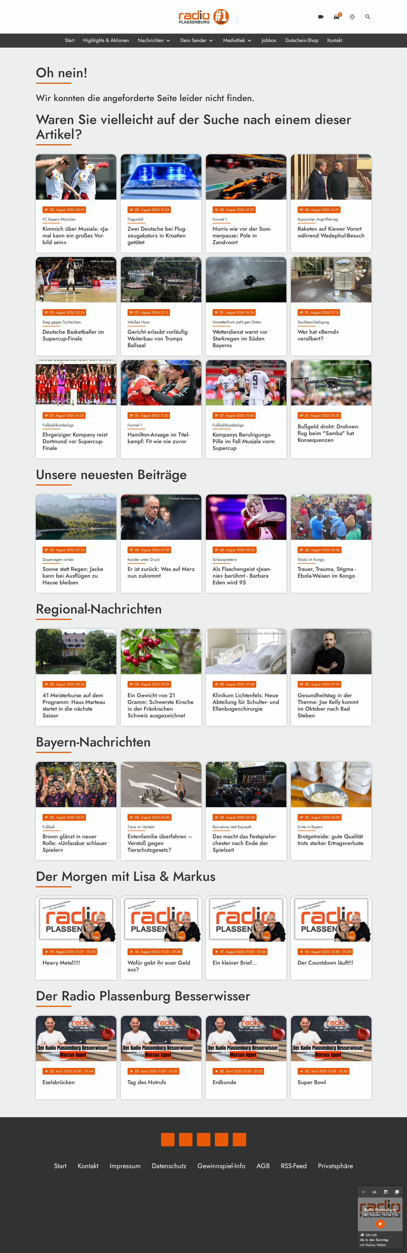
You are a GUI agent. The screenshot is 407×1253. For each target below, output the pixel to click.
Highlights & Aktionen (106, 40)
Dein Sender (193, 40)
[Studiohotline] (86, 16)
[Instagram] (63, 16)
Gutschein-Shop (301, 40)
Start (69, 40)
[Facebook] (52, 16)
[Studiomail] (75, 16)
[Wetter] (352, 16)
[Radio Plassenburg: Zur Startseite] (204, 17)
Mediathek (234, 40)
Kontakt (334, 40)
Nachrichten (151, 40)
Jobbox (269, 40)
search (367, 16)
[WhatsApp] (41, 16)
